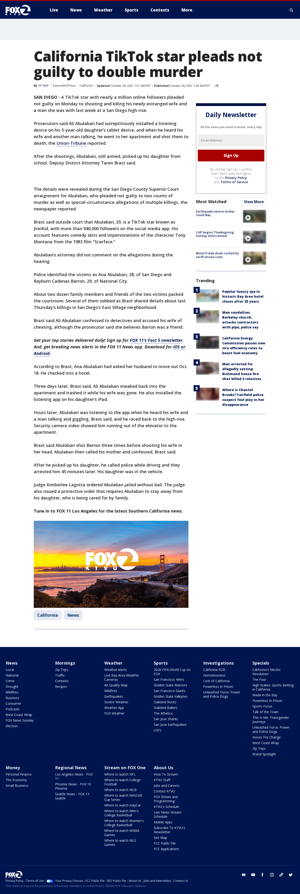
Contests (62, 681)
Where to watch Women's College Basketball (124, 822)
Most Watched (211, 201)
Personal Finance (19, 774)
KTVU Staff (162, 780)
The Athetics (163, 713)
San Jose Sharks (166, 719)
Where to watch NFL (120, 774)
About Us (163, 767)
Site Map (160, 837)
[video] (254, 216)
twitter (290, 875)
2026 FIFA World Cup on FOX (172, 671)
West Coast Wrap (19, 714)
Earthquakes (113, 696)
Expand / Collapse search (291, 10)
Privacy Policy (236, 177)
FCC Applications (166, 849)
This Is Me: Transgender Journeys (270, 719)
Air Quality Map (116, 685)
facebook (262, 875)
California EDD (214, 669)
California (86, 85)
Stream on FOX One (125, 767)
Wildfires (12, 692)
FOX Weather (114, 713)
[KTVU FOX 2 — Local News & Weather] (21, 10)
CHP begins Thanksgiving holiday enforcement (215, 234)
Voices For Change (266, 737)
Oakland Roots (165, 702)
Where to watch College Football (122, 782)
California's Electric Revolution (266, 671)
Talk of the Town (265, 712)
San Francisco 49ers (169, 679)
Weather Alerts (115, 669)
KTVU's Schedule (166, 806)
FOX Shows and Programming (166, 799)
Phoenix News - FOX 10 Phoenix (73, 786)
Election (12, 726)
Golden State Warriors (170, 685)
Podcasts (13, 709)
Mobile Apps (163, 822)
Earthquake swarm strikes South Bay (215, 213)
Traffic (60, 675)
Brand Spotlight (264, 754)
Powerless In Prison (218, 686)
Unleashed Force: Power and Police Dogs (221, 694)
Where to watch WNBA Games (121, 832)
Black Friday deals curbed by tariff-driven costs (217, 255)
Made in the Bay (264, 695)
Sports (161, 663)
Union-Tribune (71, 143)
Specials (260, 663)
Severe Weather (116, 702)
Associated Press (64, 85)
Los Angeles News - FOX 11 (74, 776)
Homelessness (214, 675)
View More (254, 201)
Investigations (218, 663)
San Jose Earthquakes (170, 724)
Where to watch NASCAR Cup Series (123, 797)
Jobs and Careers (167, 785)
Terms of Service (234, 182)
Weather (113, 663)
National (12, 675)
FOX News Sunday (20, 720)
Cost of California (216, 681)
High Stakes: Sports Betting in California (273, 687)
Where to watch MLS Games (120, 842)
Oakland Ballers (165, 707)
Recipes (61, 686)
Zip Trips (61, 669)
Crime (10, 681)
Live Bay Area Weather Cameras (121, 677)
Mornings (65, 663)
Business (12, 698)
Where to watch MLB (120, 789)
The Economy (16, 780)
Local (10, 669)
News (73, 615)
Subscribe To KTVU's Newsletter (169, 830)
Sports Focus (262, 706)
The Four (259, 679)
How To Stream (166, 774)
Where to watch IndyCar (122, 805)
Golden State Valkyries (171, 696)
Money (13, 767)
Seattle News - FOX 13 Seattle (72, 796)
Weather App (114, 707)
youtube (253, 875)
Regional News (70, 767)
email (244, 875)
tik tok (281, 875)
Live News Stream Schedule (167, 814)
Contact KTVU (164, 791)
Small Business (17, 785)
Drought (12, 686)
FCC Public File (165, 843)
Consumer (13, 703)
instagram (272, 875)
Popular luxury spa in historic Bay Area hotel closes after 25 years (242, 296)
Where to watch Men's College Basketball (121, 813)
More (186, 10)
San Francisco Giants (169, 691)
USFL (158, 730)
